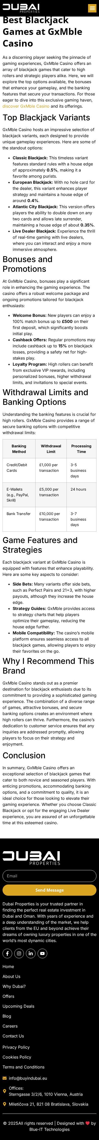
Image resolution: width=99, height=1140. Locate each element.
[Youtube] (42, 953)
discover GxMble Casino (26, 106)
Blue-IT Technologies (49, 1129)
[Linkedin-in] (31, 953)
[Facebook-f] (7, 953)
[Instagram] (19, 953)
